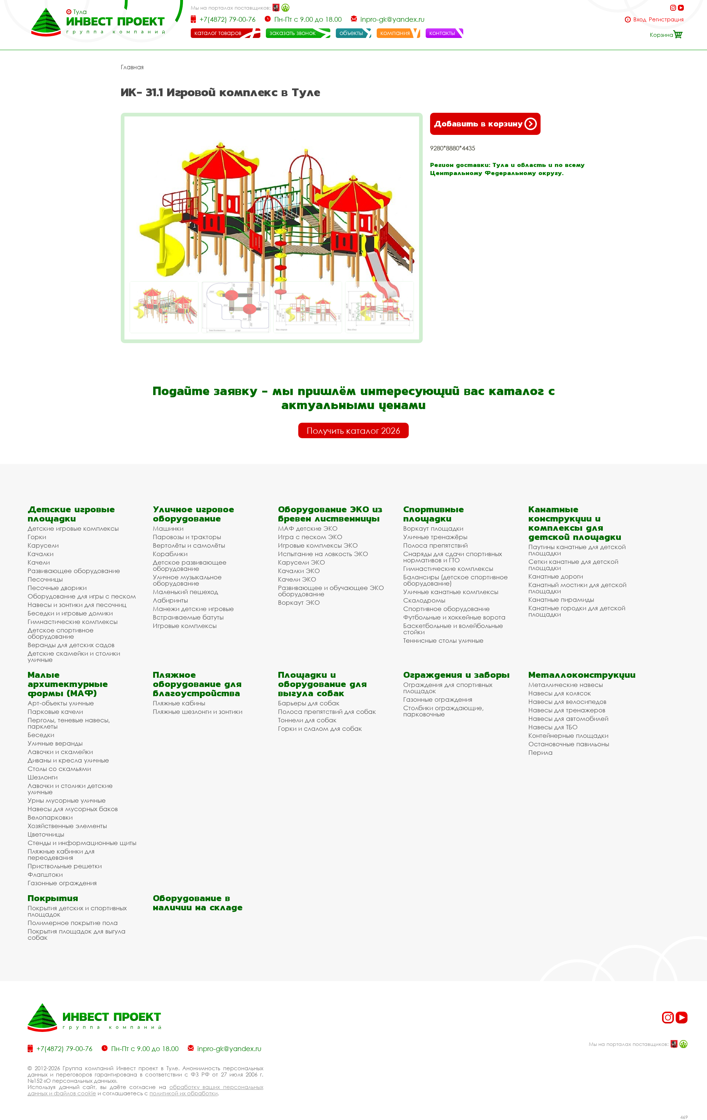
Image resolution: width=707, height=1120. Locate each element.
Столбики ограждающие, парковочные (443, 711)
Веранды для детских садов (71, 645)
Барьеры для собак (309, 703)
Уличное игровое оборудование (193, 514)
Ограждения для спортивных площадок (447, 687)
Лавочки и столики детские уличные (70, 788)
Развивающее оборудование (74, 571)
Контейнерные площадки (568, 735)
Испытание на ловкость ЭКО (323, 554)
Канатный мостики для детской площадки (577, 588)
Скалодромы (424, 600)
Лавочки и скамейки (60, 752)
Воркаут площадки (433, 528)
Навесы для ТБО (553, 727)
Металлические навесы (565, 684)
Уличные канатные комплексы (450, 592)
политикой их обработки (184, 1093)
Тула (80, 11)
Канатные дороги (555, 576)
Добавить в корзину (478, 124)
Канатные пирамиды (561, 599)
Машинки (168, 528)
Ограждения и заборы (456, 674)
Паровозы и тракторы (187, 537)
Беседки (41, 735)
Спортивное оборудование (446, 609)
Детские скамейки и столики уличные (74, 656)
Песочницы (45, 579)
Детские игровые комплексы (73, 528)
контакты (442, 32)
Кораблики (170, 554)
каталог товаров (217, 32)
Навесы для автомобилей (568, 718)
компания (395, 32)
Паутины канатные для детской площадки (577, 550)
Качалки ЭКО (299, 571)
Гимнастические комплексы (72, 621)
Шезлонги (42, 777)
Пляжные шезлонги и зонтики (197, 711)
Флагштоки (45, 874)
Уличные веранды (55, 743)
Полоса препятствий (435, 545)
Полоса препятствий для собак (327, 711)
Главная (132, 67)
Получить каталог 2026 (353, 430)
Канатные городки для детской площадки (576, 611)
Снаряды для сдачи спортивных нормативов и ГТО (452, 557)
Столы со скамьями (59, 768)
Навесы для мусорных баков (73, 809)
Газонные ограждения (62, 883)
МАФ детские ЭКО (308, 528)
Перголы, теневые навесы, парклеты (69, 723)
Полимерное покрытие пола (73, 923)
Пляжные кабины (179, 703)
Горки (37, 537)
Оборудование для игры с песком (82, 596)
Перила (540, 752)
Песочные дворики (57, 588)
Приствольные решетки (65, 866)
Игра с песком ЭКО (310, 537)
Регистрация (666, 19)
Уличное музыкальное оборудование (187, 580)
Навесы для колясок (559, 693)
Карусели (43, 545)
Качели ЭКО (297, 579)
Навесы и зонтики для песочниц (77, 604)
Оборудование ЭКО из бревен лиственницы (330, 514)
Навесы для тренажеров (566, 710)
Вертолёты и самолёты (189, 545)
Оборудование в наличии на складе (198, 902)
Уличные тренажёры (435, 537)
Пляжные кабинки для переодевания (61, 854)
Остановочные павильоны (568, 744)
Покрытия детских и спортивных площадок (77, 911)
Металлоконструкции (582, 674)
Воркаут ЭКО (299, 602)
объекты (351, 32)
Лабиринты (170, 600)
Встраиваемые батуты (188, 617)
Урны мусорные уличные (67, 800)
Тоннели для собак (307, 720)
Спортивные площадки (433, 514)
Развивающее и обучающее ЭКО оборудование (331, 591)
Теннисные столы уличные (443, 640)
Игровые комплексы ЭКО (318, 545)
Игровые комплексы (185, 625)
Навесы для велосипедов (567, 701)
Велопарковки (50, 817)
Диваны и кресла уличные (68, 760)
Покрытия (53, 898)
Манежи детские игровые (193, 609)
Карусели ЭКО (301, 562)
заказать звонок (293, 32)
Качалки (40, 554)
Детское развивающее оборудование (189, 565)
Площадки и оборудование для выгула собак (322, 684)
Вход (639, 19)
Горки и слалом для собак (320, 728)
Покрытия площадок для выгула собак (77, 934)
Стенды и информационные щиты (82, 843)
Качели (39, 562)
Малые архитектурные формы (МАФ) (68, 684)
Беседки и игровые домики (70, 613)
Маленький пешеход (185, 592)
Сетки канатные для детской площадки (573, 564)
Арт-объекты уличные (61, 703)
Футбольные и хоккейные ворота (454, 617)
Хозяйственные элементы (67, 826)
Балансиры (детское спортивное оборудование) (455, 580)
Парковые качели (55, 711)
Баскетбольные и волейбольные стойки (453, 628)
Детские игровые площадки (71, 514)
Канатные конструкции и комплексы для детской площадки (574, 523)
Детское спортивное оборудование (61, 633)
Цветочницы (46, 834)
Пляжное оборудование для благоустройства (197, 684)
